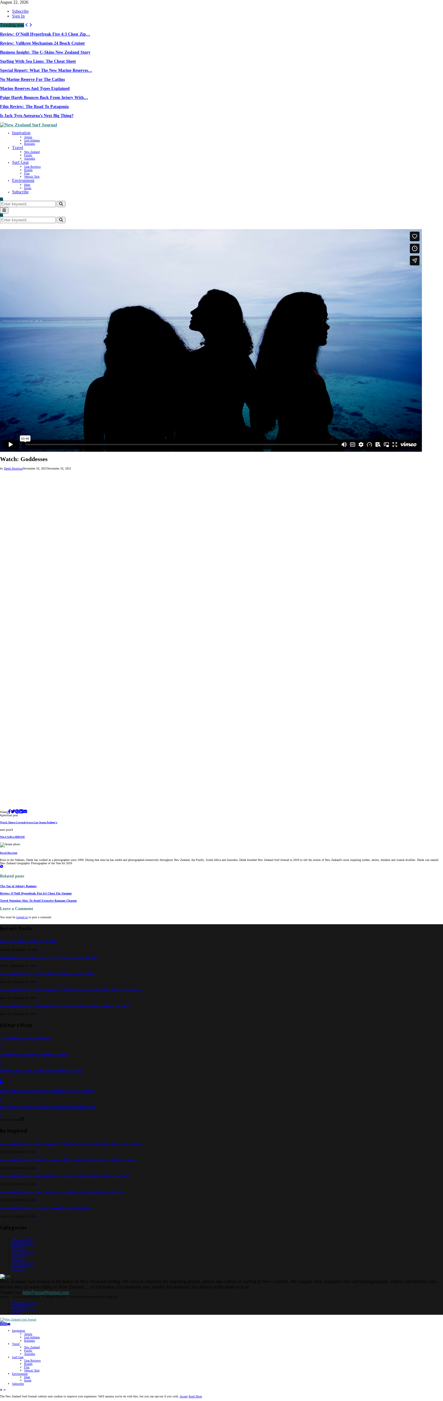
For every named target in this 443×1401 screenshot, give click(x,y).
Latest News (22, 1266)
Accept (184, 1396)
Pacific (28, 155)
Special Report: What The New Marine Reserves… (46, 70)
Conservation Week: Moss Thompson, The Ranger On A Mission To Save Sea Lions (68, 1160)
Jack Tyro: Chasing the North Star (28, 941)
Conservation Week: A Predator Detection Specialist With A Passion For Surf (64, 1006)
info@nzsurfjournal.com (46, 1292)
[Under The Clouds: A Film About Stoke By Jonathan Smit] (1, 1083)
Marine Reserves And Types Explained (35, 88)
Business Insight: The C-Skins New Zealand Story (45, 52)
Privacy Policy (21, 1306)
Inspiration (21, 133)
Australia (29, 158)
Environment (23, 180)
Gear (17, 1259)
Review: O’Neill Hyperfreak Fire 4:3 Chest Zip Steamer (36, 893)
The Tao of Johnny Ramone (18, 886)
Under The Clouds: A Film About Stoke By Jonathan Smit (46, 1091)
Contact (16, 1313)
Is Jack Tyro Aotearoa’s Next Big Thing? (37, 115)
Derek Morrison (13, 468)
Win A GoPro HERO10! (12, 837)
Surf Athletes (32, 140)
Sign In (18, 16)
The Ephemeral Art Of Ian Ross (26, 1038)
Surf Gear (20, 162)
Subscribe (20, 11)
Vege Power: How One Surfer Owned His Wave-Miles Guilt (48, 1107)
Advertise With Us (23, 1309)
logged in (22, 917)
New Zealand (32, 151)
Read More (195, 1396)
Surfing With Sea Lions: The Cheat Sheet (38, 61)
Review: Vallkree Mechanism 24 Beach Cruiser (42, 43)
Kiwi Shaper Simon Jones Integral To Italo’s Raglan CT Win (48, 958)
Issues (27, 188)
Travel (17, 147)
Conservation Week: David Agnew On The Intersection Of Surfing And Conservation (70, 990)
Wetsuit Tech (31, 176)
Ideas (27, 184)
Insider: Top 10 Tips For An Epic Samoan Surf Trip (41, 1071)
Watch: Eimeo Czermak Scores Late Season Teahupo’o (28, 822)
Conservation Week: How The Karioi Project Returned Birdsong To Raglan (62, 1192)
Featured (21, 1246)
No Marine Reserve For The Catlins (32, 79)
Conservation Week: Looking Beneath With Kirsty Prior (46, 1208)
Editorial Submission (25, 1303)
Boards (28, 170)
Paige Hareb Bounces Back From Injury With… (44, 97)
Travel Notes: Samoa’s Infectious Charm (34, 1055)
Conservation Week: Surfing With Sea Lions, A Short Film (47, 974)
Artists (28, 137)
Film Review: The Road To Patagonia (34, 106)
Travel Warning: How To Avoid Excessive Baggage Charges (38, 900)
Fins (27, 173)
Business (29, 143)
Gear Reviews (32, 166)
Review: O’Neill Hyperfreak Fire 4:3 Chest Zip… (45, 34)
